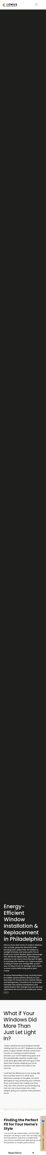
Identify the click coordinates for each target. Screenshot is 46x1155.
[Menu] (36, 4)
